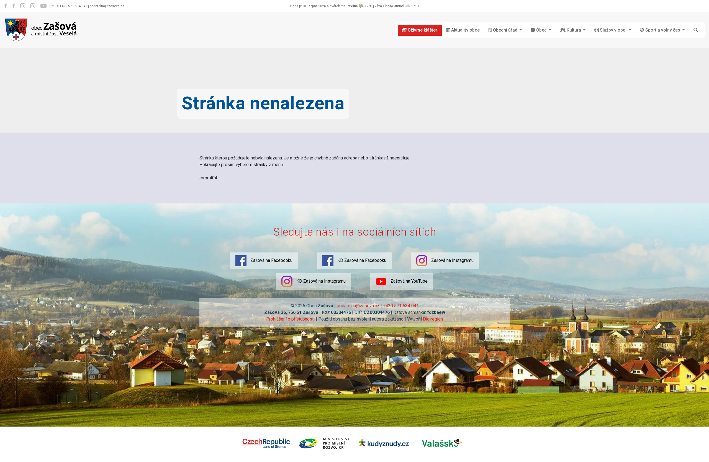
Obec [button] (541, 30)
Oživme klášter (422, 30)
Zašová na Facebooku (270, 260)
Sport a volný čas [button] (662, 30)
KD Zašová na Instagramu (320, 281)
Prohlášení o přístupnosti (290, 319)
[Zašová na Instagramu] (22, 6)
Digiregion (433, 319)
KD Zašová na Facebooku (361, 260)
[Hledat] (695, 30)
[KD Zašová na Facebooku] (13, 6)
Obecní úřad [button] (505, 30)
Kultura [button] (574, 30)
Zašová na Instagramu (452, 260)
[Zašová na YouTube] (43, 6)
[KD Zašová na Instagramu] (32, 6)
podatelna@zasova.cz (358, 305)
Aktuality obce (465, 30)
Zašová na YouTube (408, 281)
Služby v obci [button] (613, 30)
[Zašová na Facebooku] (5, 6)
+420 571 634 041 (401, 305)
